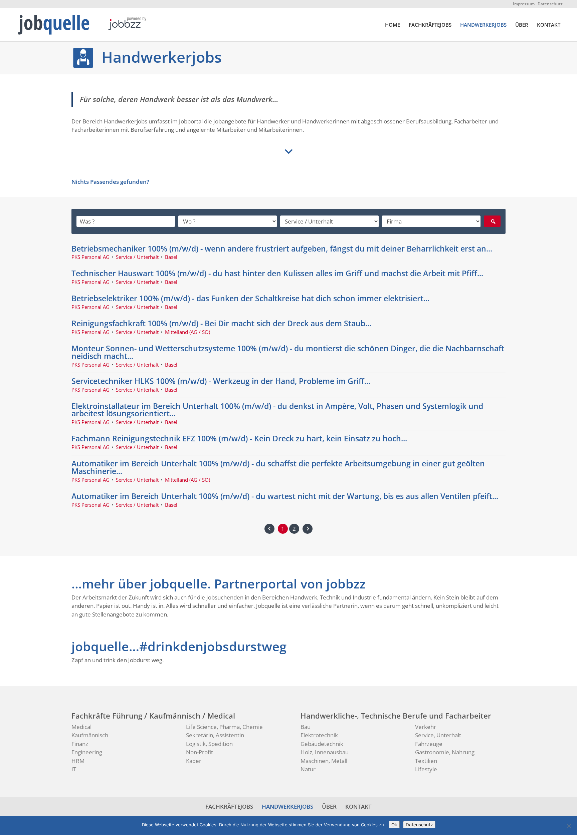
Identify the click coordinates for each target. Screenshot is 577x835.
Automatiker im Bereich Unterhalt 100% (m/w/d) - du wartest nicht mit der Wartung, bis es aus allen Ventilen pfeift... (284, 496)
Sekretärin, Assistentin (215, 735)
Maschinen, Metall (324, 761)
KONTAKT (548, 25)
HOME (392, 25)
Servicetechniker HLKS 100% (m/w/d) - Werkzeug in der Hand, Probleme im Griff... (220, 381)
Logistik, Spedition (209, 744)
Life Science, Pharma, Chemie (224, 727)
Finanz (79, 744)
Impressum (524, 4)
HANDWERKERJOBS (483, 25)
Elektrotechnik (319, 735)
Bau (306, 727)
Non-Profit (199, 752)
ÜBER (521, 25)
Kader (193, 761)
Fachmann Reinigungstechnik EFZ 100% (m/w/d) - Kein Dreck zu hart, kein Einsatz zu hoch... (239, 438)
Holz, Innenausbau (325, 752)
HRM (77, 761)
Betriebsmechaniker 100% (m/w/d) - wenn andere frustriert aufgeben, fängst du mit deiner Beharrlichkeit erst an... (281, 248)
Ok (394, 824)
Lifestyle (426, 769)
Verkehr (425, 727)
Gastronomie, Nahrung (444, 752)
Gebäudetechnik (322, 744)
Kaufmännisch (89, 735)
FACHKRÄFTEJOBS (430, 25)
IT (73, 769)
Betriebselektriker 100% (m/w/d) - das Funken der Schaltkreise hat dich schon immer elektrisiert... (250, 298)
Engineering (86, 752)
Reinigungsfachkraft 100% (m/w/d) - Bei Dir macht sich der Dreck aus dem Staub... (221, 323)
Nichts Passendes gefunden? (110, 181)
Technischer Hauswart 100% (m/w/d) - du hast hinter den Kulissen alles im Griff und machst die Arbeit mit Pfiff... (277, 273)
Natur (308, 769)
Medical (81, 727)
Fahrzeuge (428, 744)
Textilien (426, 761)
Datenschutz (550, 4)
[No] (568, 825)
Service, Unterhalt (438, 735)
